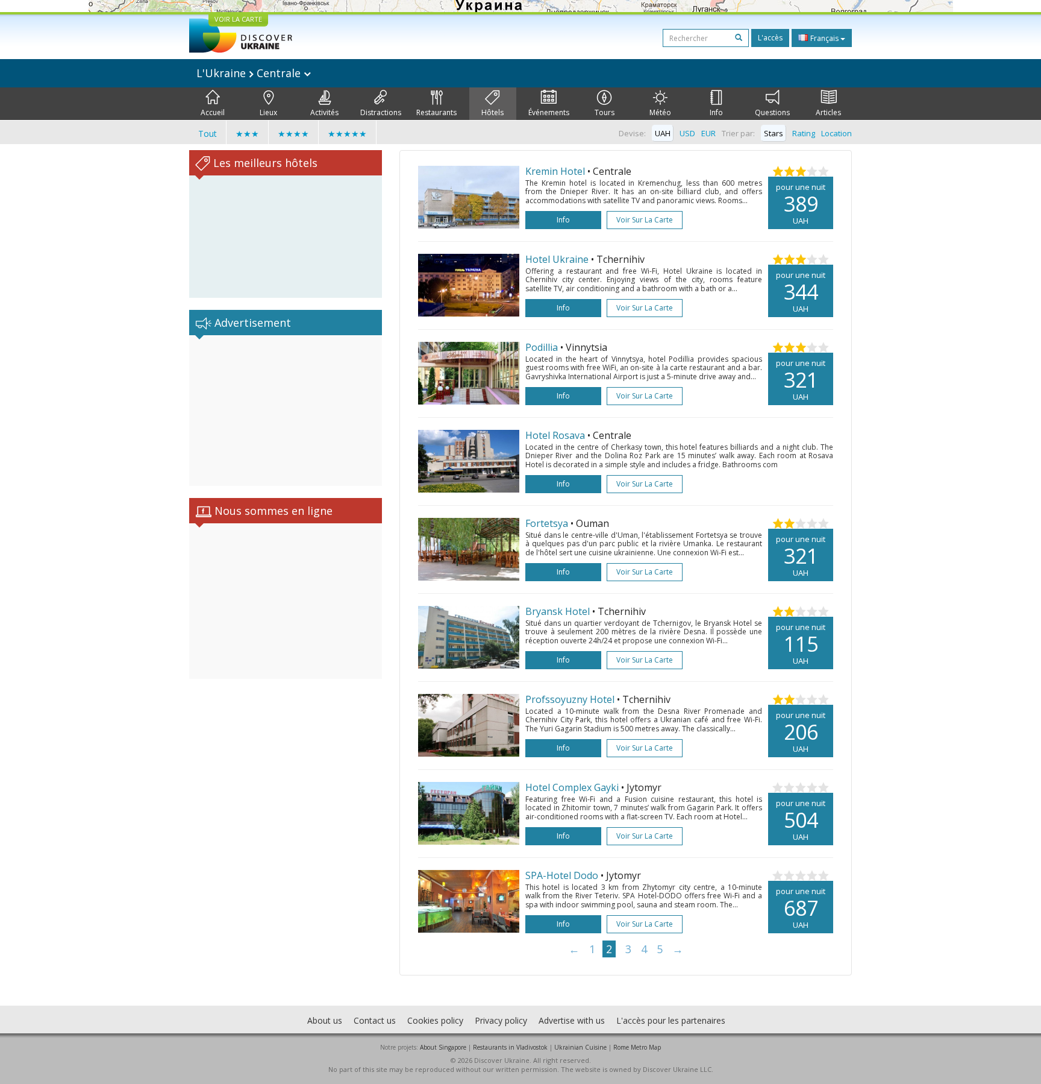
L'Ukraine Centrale (250, 73)
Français (824, 38)
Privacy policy (501, 1020)
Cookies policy (435, 1020)
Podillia (541, 347)
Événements (548, 112)
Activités (324, 112)
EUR (708, 133)
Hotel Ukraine (557, 259)
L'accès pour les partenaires (670, 1020)
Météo (660, 112)
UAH (663, 133)
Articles (828, 112)
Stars (773, 133)
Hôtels (492, 112)
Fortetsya (546, 523)
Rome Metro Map (637, 1047)
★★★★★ (347, 133)
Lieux (268, 112)
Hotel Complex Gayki (572, 787)
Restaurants (436, 112)
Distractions (380, 112)
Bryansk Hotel (557, 611)
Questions (772, 112)
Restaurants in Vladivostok (510, 1047)
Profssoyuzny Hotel (569, 699)
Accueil (213, 112)
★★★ (247, 133)
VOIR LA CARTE (238, 19)
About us (324, 1020)
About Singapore (443, 1047)
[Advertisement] (285, 410)
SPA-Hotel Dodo (561, 875)
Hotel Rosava (555, 435)
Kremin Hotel (555, 171)
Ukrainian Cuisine (580, 1047)
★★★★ (293, 133)
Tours (604, 112)
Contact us (375, 1020)
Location (836, 133)
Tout (207, 133)
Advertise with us (572, 1020)
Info (716, 112)
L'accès (770, 38)
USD (687, 133)
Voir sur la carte (644, 220)
